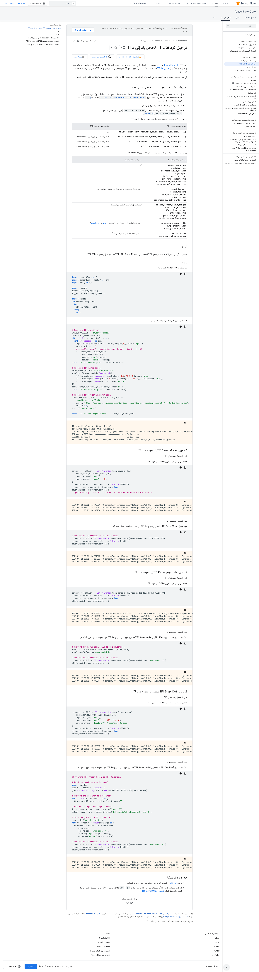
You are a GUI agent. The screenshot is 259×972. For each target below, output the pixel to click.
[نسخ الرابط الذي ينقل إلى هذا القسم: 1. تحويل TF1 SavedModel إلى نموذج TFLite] (135, 450)
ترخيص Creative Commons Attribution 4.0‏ (152, 914)
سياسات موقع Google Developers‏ (175, 916)
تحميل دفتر (78, 57)
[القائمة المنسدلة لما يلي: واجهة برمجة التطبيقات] (186, 3)
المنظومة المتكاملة (174, 3)
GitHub (21, 3)
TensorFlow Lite (171, 65)
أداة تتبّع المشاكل (104, 938)
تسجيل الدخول (8, 3)
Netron (105, 223)
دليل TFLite (172, 883)
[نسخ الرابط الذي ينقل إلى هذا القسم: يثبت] (179, 262)
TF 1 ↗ (213, 17)
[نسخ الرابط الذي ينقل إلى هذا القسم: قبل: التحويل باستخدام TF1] (161, 456)
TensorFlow (182, 41)
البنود (217, 966)
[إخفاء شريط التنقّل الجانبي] (226, 967)
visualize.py (95, 223)
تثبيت (225, 3)
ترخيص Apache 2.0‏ (93, 914)
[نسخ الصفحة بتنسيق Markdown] (115, 47)
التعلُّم (217, 3)
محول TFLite (163, 68)
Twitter (216, 951)
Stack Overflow (103, 946)
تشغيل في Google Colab (129, 57)
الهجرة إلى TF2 (225, 17)
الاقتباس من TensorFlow (100, 955)
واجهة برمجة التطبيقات (198, 3)
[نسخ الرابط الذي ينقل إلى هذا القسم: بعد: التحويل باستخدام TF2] (161, 520)
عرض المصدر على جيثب (100, 57)
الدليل (238, 17)
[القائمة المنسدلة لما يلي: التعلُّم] (211, 3)
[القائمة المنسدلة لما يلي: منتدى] (152, 3)
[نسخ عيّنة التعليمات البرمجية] (185, 274)
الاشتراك (30, 966)
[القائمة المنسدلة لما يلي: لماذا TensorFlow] (129, 3)
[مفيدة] (78, 41)
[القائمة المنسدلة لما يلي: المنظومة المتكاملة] (165, 3)
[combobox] (62, 3)
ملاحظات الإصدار (104, 942)
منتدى (157, 3)
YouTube (215, 955)
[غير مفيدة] (74, 41)
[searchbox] (241, 26)
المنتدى (216, 942)
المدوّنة (217, 938)
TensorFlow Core (245, 11)
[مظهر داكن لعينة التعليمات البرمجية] (180, 274)
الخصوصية (209, 966)
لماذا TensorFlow (139, 3)
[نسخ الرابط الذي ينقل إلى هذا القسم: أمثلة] (178, 247)
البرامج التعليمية (250, 17)
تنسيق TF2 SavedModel (153, 891)
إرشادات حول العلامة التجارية (100, 951)
